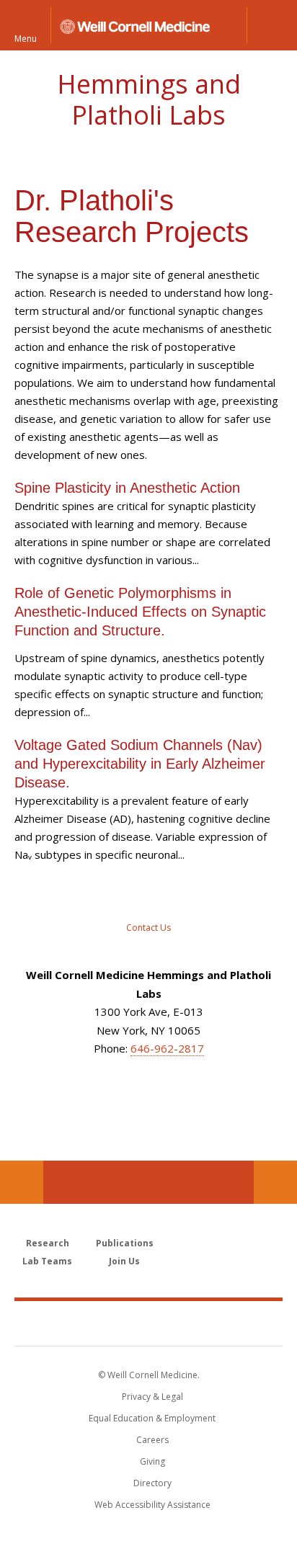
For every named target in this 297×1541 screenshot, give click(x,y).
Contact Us (275, 1182)
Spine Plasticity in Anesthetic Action (127, 488)
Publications (125, 1243)
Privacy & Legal (152, 1396)
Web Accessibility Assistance (152, 1504)
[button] (272, 25)
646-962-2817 (167, 1048)
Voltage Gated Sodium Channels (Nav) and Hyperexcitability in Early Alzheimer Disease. (139, 763)
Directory (152, 1483)
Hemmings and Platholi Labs (149, 99)
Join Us (124, 1261)
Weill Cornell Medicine (148, 1322)
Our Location (21, 1182)
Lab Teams (47, 1261)
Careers (152, 1440)
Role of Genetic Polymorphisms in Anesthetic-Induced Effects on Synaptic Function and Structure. (140, 611)
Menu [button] (25, 37)
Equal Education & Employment (152, 1418)
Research (47, 1243)
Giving (152, 1461)
